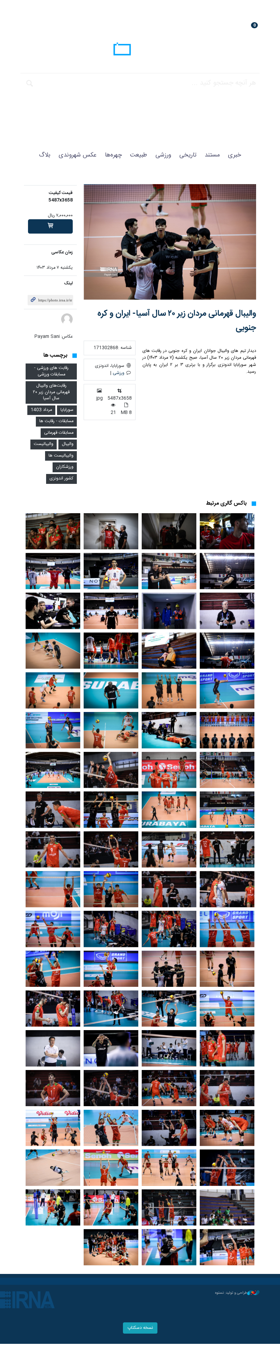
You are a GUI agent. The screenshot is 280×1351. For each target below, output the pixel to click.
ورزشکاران (64, 467)
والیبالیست (43, 444)
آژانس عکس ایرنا (140, 50)
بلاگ (45, 155)
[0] (50, 226)
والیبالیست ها (60, 455)
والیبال (67, 444)
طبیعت (138, 155)
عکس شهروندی (78, 155)
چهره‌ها (113, 155)
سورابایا (66, 410)
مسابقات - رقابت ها (56, 421)
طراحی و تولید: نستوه (231, 1293)
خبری (234, 155)
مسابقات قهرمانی (58, 432)
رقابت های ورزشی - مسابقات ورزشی (51, 371)
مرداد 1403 (41, 410)
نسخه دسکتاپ (140, 1328)
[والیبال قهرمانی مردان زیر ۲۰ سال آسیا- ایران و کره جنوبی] (170, 242)
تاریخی (187, 155)
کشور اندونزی (61, 478)
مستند (212, 155)
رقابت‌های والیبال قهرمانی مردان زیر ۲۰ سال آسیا (51, 392)
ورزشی (163, 155)
